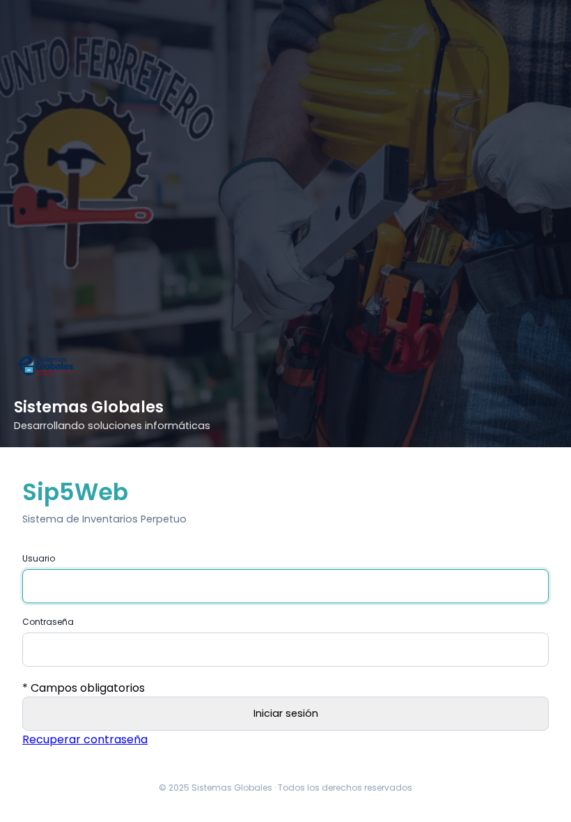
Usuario (38, 558)
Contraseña (48, 622)
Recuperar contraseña (85, 739)
